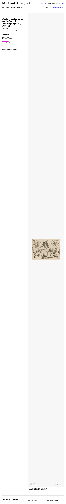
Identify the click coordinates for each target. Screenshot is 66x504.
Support (46, 7)
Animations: (58, 3)
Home (3, 11)
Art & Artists (19, 7)
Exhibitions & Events (10, 7)
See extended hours (51, 3)
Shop (50, 7)
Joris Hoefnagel (5, 41)
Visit (3, 7)
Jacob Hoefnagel (5, 37)
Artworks (7, 11)
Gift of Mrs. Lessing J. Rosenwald (53, 500)
